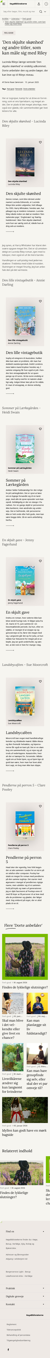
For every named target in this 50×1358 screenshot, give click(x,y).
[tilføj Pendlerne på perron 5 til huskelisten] (40, 806)
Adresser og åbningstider (17, 1254)
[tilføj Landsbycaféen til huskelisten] (40, 681)
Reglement (11, 1324)
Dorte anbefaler (29, 89)
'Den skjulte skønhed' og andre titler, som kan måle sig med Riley (25, 23)
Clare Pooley (13, 848)
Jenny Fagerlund (15, 603)
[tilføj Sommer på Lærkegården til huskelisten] (40, 429)
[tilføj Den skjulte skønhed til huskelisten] (40, 142)
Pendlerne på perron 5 (18, 845)
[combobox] (25, 11)
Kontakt (10, 1304)
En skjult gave (14, 600)
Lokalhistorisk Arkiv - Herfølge (19, 1276)
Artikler (5, 19)
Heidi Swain (13, 471)
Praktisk (10, 1288)
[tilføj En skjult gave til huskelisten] (40, 561)
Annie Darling (14, 343)
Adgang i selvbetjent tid (16, 1259)
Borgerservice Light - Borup (18, 1271)
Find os (10, 1231)
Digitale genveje (15, 1296)
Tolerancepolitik (14, 1329)
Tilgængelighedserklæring (18, 1340)
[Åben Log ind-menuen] (38, 4)
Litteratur (15, 19)
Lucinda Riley (14, 184)
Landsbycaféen (15, 720)
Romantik (18, 89)
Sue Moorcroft (14, 723)
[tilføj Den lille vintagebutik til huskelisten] (40, 301)
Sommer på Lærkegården (20, 468)
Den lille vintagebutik (18, 340)
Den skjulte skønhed (17, 181)
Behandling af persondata (18, 1335)
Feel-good (26, 19)
